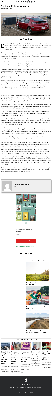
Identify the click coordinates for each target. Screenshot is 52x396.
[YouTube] (27, 384)
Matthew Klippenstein (8, 8)
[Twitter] (23, 39)
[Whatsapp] (28, 39)
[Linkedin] (26, 39)
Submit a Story (20, 387)
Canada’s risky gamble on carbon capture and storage (46, 355)
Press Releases (37, 387)
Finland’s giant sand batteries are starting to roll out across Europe (15, 357)
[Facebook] (21, 39)
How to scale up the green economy (35, 354)
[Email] (31, 39)
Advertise (29, 387)
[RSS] (29, 384)
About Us (12, 387)
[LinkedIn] (25, 384)
